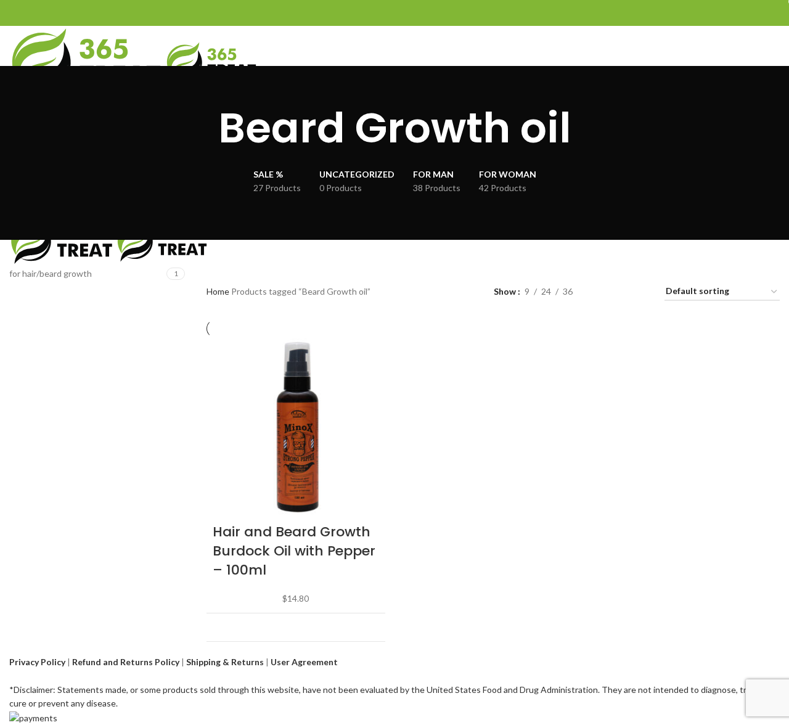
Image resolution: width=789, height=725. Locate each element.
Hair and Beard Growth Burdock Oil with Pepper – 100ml (294, 551)
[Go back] (202, 128)
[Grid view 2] (601, 292)
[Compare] (368, 627)
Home (218, 291)
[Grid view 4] (640, 292)
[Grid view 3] (620, 292)
